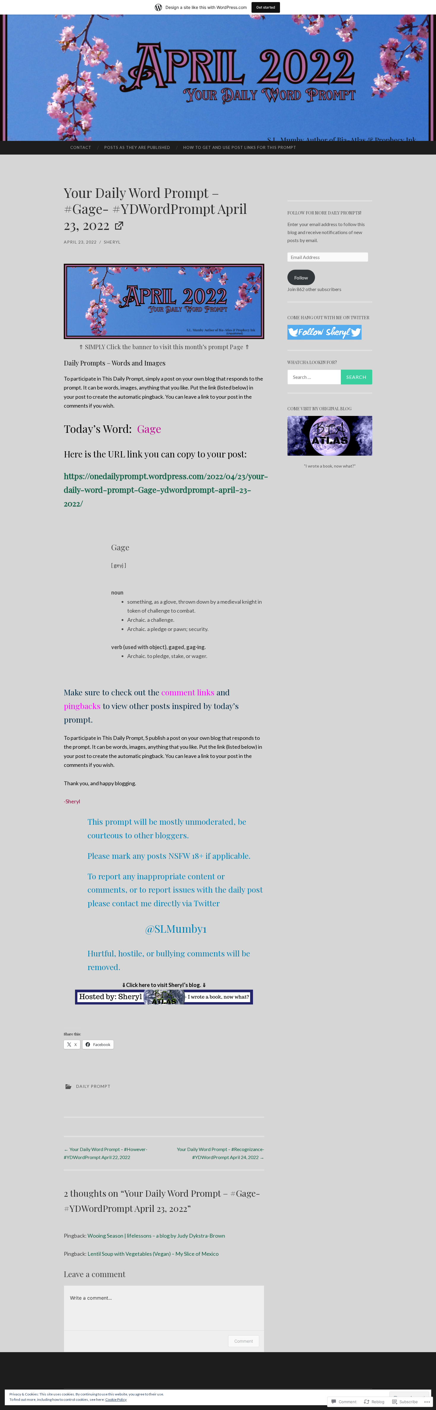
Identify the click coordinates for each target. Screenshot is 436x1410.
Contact (80, 147)
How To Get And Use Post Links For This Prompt (239, 147)
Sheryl (112, 241)
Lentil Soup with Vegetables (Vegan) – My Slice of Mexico (153, 1253)
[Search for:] (329, 377)
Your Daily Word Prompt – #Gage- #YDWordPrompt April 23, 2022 (155, 208)
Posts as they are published (137, 147)
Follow (301, 277)
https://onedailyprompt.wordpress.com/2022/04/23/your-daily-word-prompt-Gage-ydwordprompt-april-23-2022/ (166, 489)
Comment (243, 1341)
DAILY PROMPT (93, 1085)
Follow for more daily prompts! (324, 213)
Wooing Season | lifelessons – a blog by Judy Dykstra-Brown (156, 1235)
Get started (265, 7)
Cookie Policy (116, 1399)
